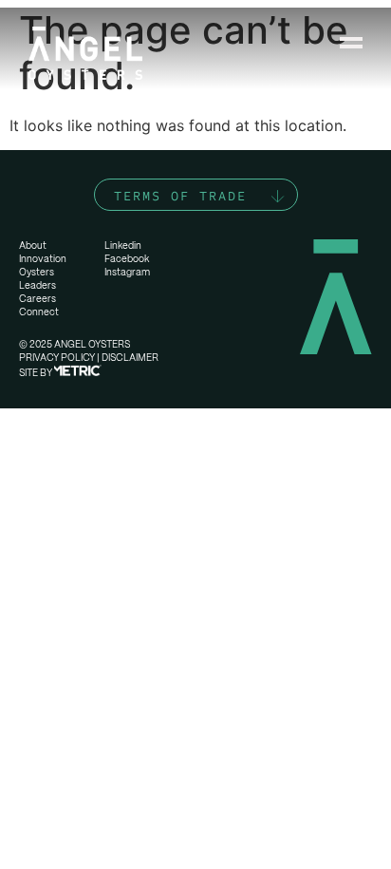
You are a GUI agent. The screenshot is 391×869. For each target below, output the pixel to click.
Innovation (42, 259)
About (33, 245)
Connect (39, 312)
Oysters (36, 272)
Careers (37, 299)
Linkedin (122, 245)
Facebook (126, 259)
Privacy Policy (57, 357)
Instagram (127, 272)
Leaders (37, 285)
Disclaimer (130, 357)
